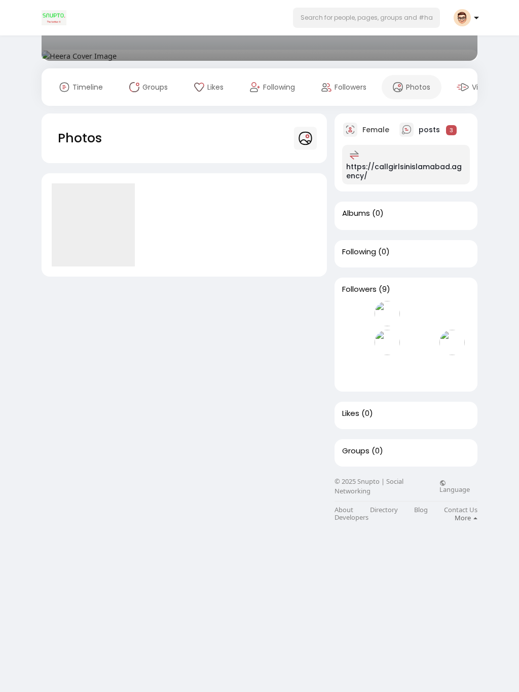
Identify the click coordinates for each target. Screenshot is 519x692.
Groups (355, 451)
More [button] (463, 517)
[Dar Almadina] (387, 313)
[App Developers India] (354, 371)
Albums (356, 213)
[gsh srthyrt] (354, 313)
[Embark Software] (354, 342)
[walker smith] (452, 342)
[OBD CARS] (387, 342)
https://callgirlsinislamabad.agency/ (404, 171)
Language (454, 489)
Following (359, 252)
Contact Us (460, 510)
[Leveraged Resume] (419, 342)
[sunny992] (419, 313)
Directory (384, 510)
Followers (359, 289)
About (344, 510)
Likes (350, 413)
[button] (366, 18)
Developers (351, 517)
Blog (421, 510)
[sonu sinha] (452, 313)
